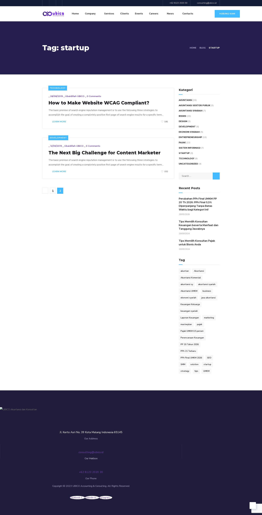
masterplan (186, 324)
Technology (58, 88)
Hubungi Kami (227, 13)
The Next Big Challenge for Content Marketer (105, 153)
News (170, 13)
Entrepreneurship (190, 137)
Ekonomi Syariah (189, 132)
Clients (124, 13)
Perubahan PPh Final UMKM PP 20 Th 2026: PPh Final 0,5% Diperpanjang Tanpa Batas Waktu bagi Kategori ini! (198, 204)
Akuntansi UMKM (189, 291)
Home (75, 13)
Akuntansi (185, 100)
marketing (209, 317)
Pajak (182, 142)
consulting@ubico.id (207, 3)
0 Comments (94, 96)
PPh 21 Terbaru (188, 351)
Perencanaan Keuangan (192, 337)
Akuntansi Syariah (190, 110)
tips (196, 371)
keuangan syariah (189, 311)
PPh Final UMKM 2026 (191, 357)
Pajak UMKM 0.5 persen (192, 331)
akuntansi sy (187, 284)
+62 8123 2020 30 (178, 3)
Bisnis (182, 116)
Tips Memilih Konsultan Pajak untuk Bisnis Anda (197, 242)
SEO (209, 357)
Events (139, 13)
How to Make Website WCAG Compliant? (99, 103)
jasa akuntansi (208, 297)
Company (90, 13)
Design (183, 121)
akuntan (185, 271)
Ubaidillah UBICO (74, 96)
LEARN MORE (59, 121)
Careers (153, 13)
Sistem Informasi (189, 147)
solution (194, 364)
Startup (184, 153)
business (207, 291)
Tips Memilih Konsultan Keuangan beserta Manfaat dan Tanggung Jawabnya (198, 225)
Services (109, 13)
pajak (199, 324)
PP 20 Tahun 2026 (190, 344)
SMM (183, 364)
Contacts (187, 13)
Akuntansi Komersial (191, 277)
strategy (185, 371)
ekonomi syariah (188, 297)
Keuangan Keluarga (190, 304)
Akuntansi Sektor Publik (194, 105)
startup (207, 364)
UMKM (206, 371)
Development (58, 138)
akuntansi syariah (206, 284)
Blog (203, 47)
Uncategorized (188, 163)
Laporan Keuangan (190, 317)
